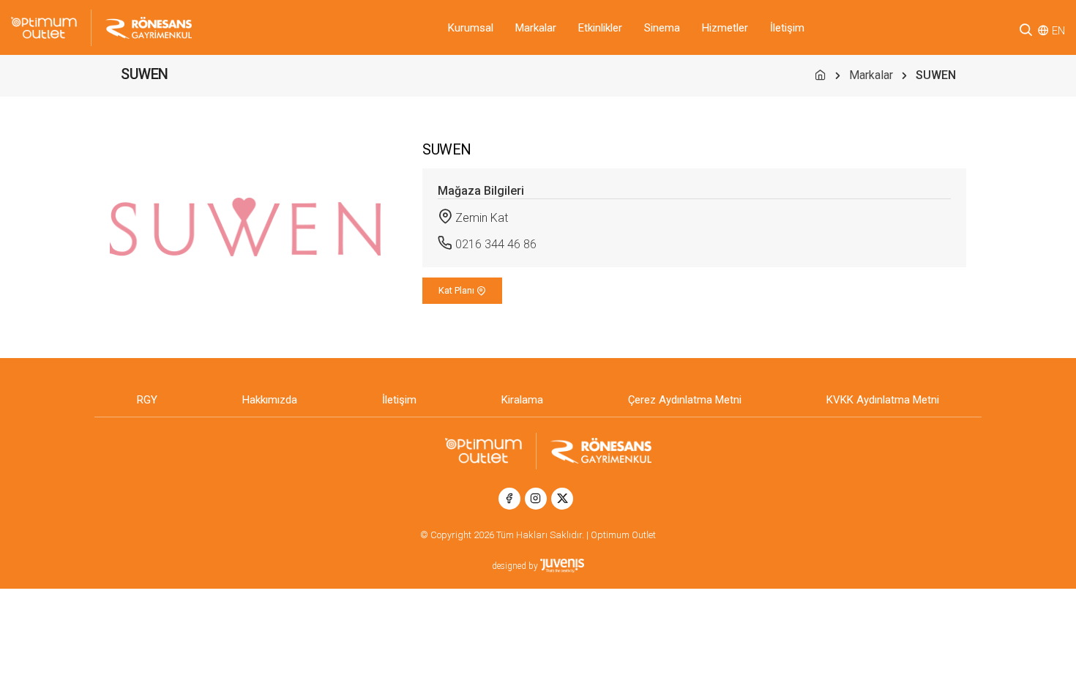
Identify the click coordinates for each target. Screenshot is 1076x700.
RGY (147, 399)
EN (1058, 30)
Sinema (662, 27)
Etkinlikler (600, 27)
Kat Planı (457, 290)
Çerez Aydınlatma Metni (684, 399)
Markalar (535, 27)
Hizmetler (725, 27)
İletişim (787, 27)
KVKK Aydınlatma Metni (882, 399)
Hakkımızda (269, 399)
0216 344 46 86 (496, 244)
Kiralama (522, 399)
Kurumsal (470, 27)
